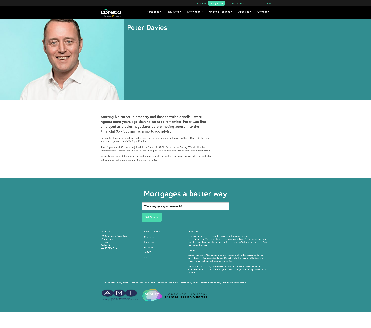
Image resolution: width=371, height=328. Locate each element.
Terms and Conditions (168, 282)
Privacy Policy (122, 282)
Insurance (173, 11)
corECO (147, 252)
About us (243, 11)
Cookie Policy (136, 282)
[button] (201, 3)
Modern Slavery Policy (210, 282)
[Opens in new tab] (254, 232)
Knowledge (194, 11)
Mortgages (152, 11)
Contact (262, 11)
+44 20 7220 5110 (109, 248)
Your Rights (150, 282)
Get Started (152, 217)
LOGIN (268, 3)
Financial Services (219, 11)
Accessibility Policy (189, 282)
